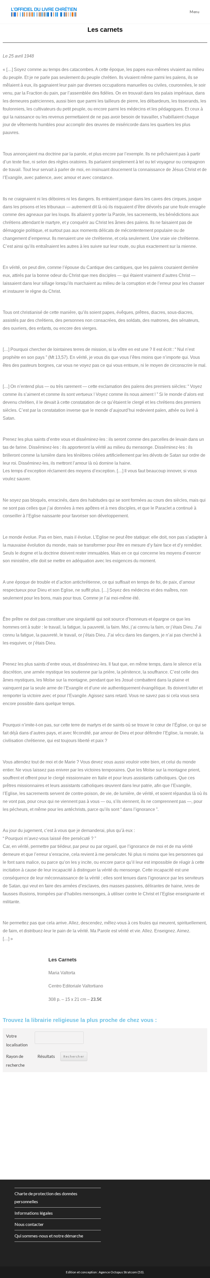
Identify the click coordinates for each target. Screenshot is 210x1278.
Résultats (46, 1056)
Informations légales (33, 1212)
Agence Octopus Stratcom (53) (121, 1272)
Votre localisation (17, 1040)
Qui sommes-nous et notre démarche (48, 1235)
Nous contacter (29, 1224)
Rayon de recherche (15, 1060)
